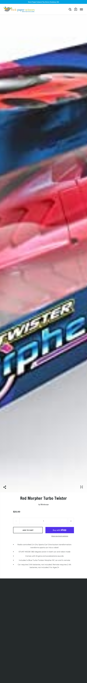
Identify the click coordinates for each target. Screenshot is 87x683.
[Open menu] (81, 9)
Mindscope (45, 504)
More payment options (59, 536)
